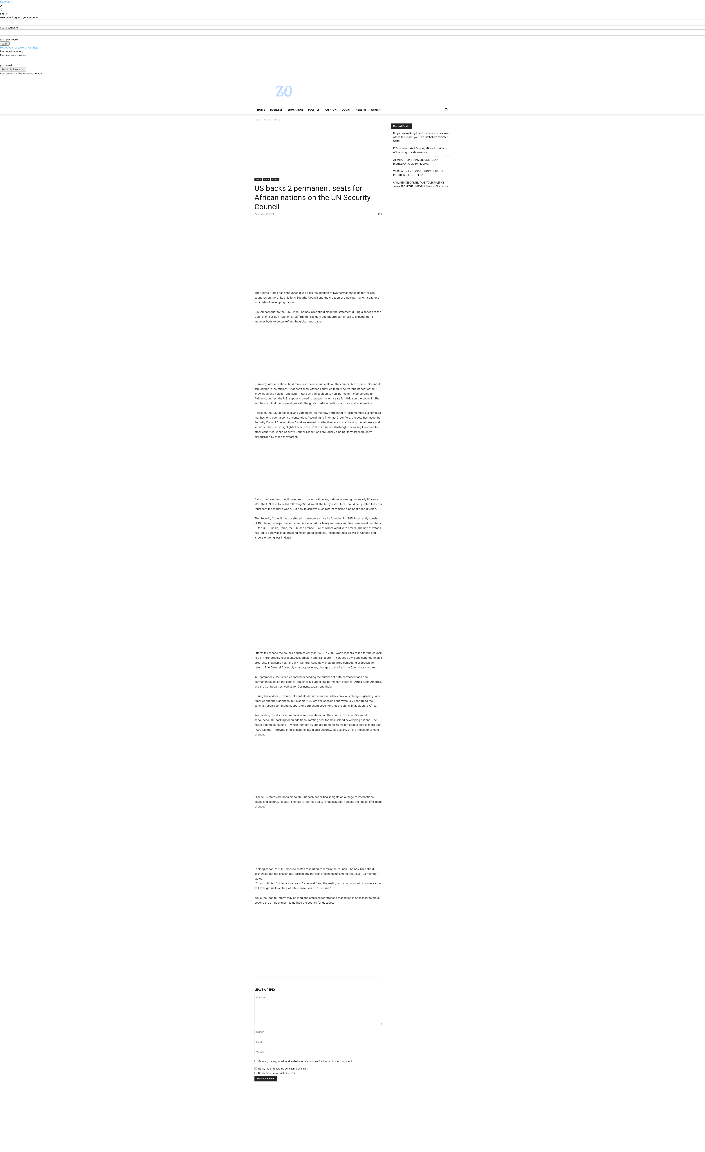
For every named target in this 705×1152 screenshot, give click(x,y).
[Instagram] (433, 78)
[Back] (1, 9)
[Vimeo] (443, 78)
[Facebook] (428, 78)
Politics (275, 179)
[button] (446, 109)
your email (6, 65)
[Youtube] (448, 78)
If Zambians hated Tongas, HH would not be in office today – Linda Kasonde (420, 150)
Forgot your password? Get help (19, 47)
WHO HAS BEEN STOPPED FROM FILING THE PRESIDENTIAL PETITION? (418, 173)
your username (9, 27)
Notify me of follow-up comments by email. (283, 1068)
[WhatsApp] (283, 222)
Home (257, 119)
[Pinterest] (275, 222)
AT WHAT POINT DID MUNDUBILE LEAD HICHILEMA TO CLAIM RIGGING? (415, 161)
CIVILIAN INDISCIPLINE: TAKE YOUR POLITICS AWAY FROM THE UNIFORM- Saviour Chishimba (420, 184)
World (267, 119)
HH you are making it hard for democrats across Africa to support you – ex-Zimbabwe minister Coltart (421, 137)
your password (9, 39)
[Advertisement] (318, 150)
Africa (266, 179)
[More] (292, 222)
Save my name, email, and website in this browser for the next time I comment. (305, 1061)
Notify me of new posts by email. (277, 1073)
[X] (438, 78)
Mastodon (6, 1)
